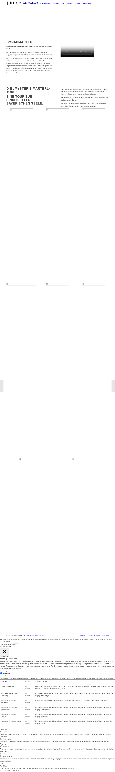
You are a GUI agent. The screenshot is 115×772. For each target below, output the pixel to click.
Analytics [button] (3, 744)
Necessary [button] (3, 671)
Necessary (6, 673)
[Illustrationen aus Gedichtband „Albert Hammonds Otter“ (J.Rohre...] (1, 386)
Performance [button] (4, 736)
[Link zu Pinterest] (103, 3)
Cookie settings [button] (6, 644)
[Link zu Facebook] (107, 3)
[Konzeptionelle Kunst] (113, 386)
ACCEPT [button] (15, 644)
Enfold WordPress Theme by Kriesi (33, 635)
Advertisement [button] (4, 754)
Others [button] (2, 763)
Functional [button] (3, 729)
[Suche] (95, 3)
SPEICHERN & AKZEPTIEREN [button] (10, 771)
